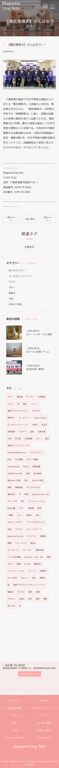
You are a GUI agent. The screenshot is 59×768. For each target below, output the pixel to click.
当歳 (24, 404)
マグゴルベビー (36, 452)
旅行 (26, 480)
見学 (30, 599)
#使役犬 (29, 247)
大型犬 (22, 599)
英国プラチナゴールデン (18, 411)
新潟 (26, 494)
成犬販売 (37, 473)
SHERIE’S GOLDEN (15, 473)
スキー (39, 439)
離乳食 (20, 397)
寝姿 (30, 592)
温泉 (32, 432)
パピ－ (10, 397)
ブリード (32, 571)
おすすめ (36, 411)
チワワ (12, 282)
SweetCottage (13, 466)
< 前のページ (11, 219)
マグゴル (21, 592)
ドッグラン (31, 536)
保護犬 (42, 578)
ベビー (20, 515)
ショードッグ (20, 543)
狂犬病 (18, 439)
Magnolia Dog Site (40, 494)
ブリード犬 (12, 501)
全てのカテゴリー (17, 270)
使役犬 (33, 543)
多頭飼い (43, 571)
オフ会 (27, 564)
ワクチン (19, 529)
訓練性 (43, 536)
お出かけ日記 (15, 304)
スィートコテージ (34, 529)
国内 (47, 439)
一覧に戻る (29, 219)
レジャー (34, 404)
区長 (9, 459)
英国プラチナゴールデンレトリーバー (29, 585)
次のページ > (48, 219)
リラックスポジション (35, 522)
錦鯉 (9, 543)
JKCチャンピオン (15, 522)
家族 (9, 487)
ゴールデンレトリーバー (21, 276)
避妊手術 (11, 494)
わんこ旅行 (12, 578)
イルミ (10, 404)
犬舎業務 (28, 439)
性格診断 (11, 432)
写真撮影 (41, 397)
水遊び (35, 425)
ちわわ (26, 466)
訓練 (49, 557)
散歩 (40, 508)
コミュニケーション (36, 501)
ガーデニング (13, 550)
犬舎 (11, 298)
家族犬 (12, 293)
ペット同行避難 (14, 557)
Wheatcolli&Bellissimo (17, 452)
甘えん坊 (11, 606)
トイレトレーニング (16, 571)
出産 (9, 529)
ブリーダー (27, 550)
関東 (19, 564)
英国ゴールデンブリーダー (19, 445)
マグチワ (22, 432)
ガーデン (30, 397)
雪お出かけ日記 (14, 480)
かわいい (24, 578)
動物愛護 (36, 466)
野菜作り (11, 418)
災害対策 (41, 432)
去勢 (28, 473)
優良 (45, 599)
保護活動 (19, 487)
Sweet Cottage (40, 418)
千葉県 (10, 515)
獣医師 (31, 508)
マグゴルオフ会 (33, 487)
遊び (38, 515)
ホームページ (24, 418)
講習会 (10, 592)
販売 (38, 599)
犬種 (38, 592)
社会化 (44, 425)
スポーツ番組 (32, 459)
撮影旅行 (38, 564)
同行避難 (19, 459)
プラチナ (11, 599)
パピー (12, 287)
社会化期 (11, 508)
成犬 (34, 578)
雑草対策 (39, 550)
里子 (23, 501)
